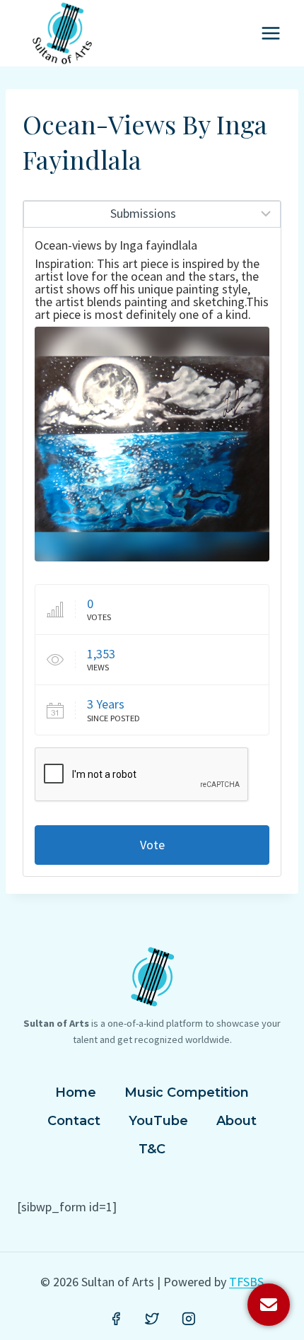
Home (75, 1092)
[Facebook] (116, 1319)
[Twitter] (152, 1319)
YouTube (158, 1121)
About (236, 1121)
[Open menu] (270, 32)
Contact (73, 1121)
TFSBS (246, 1282)
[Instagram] (189, 1319)
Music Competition (186, 1092)
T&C (152, 1149)
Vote (152, 845)
